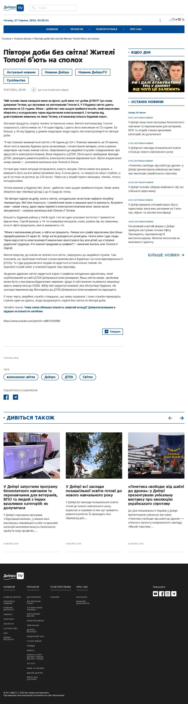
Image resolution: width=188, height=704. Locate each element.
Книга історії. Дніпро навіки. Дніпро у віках (35, 657)
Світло (88, 377)
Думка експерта (9, 639)
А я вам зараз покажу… (34, 609)
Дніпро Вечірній (32, 631)
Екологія (9, 624)
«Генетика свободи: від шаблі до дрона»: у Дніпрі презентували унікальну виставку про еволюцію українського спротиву (156, 495)
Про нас (136, 29)
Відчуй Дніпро (35, 673)
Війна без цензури (32, 678)
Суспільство (16, 80)
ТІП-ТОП (31, 664)
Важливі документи (82, 602)
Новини (52, 29)
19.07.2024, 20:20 (15, 89)
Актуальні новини (21, 72)
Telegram (115, 331)
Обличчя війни (35, 621)
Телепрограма (106, 29)
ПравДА (31, 646)
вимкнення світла (21, 377)
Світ (6, 633)
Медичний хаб (35, 636)
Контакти (81, 597)
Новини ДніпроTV (92, 72)
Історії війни (34, 641)
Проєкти (76, 29)
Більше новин (164, 255)
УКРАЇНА (8, 614)
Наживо (54, 597)
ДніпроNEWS (34, 597)
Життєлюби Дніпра (33, 615)
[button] (181, 418)
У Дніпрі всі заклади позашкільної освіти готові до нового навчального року (94, 490)
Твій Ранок (33, 625)
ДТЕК (69, 377)
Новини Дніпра (22, 38)
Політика (9, 619)
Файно (31, 651)
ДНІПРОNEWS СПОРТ (34, 602)
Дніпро (50, 377)
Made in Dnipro (35, 668)
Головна (6, 38)
